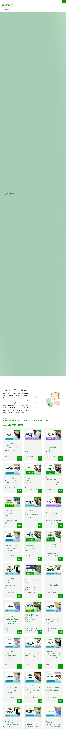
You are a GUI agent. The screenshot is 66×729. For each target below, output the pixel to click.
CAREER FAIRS (25, 420)
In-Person (20, 425)
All (5, 420)
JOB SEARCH (33, 420)
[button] (64, 1)
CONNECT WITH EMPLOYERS (14, 420)
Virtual (14, 425)
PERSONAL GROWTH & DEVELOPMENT (12, 422)
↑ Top (3, 726)
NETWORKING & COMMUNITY (44, 420)
